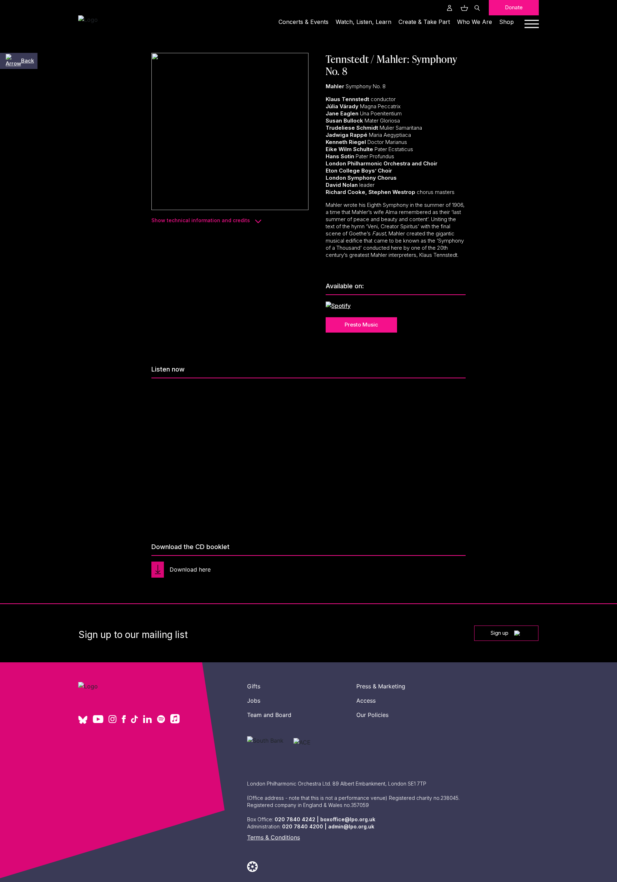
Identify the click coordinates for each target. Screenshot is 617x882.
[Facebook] (124, 719)
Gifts (253, 686)
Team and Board (269, 714)
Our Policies (372, 714)
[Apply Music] (175, 721)
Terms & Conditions (273, 837)
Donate (514, 7)
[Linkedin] (147, 719)
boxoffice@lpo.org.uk (347, 819)
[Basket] (463, 7)
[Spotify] (161, 719)
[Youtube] (98, 719)
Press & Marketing (380, 686)
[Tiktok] (134, 719)
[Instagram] (112, 719)
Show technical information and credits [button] (201, 220)
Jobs (253, 700)
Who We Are (474, 21)
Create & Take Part (424, 21)
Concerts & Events (303, 21)
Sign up (499, 632)
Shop (506, 21)
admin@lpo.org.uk (351, 826)
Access (366, 700)
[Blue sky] (82, 722)
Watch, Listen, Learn (363, 21)
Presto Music (361, 324)
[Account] (449, 7)
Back (27, 60)
